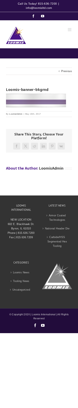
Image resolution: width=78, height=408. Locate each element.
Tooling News (21, 281)
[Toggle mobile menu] (70, 29)
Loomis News (21, 272)
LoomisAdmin (15, 114)
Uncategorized (21, 289)
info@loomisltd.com (39, 7)
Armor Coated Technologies (57, 217)
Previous (66, 71)
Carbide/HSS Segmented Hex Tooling (57, 241)
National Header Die (57, 228)
